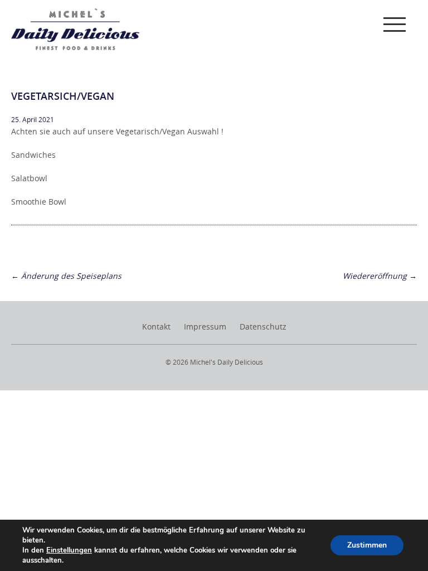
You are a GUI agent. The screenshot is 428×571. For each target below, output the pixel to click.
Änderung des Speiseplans (66, 275)
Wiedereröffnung (380, 275)
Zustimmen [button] (367, 545)
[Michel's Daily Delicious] (75, 29)
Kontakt (156, 326)
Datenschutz (263, 326)
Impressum (205, 326)
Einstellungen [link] (69, 550)
